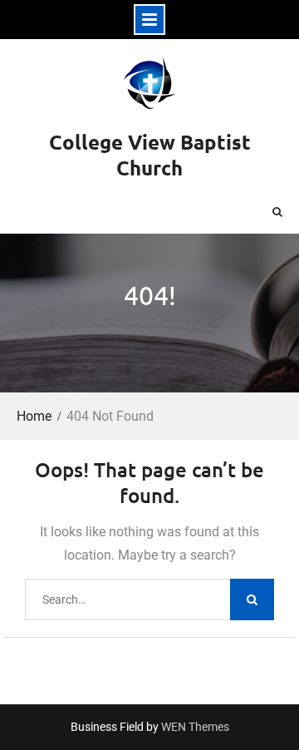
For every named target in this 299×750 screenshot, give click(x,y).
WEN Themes (195, 726)
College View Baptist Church (150, 154)
